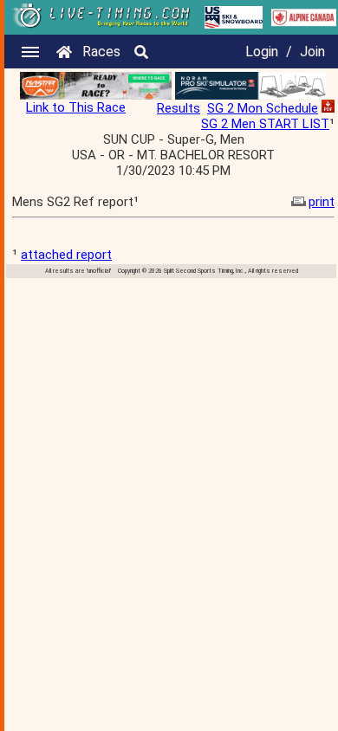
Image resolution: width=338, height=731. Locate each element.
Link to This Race (76, 107)
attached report (66, 254)
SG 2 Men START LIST (265, 124)
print (322, 202)
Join (312, 51)
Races (101, 51)
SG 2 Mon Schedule (262, 108)
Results (178, 108)
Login (261, 51)
